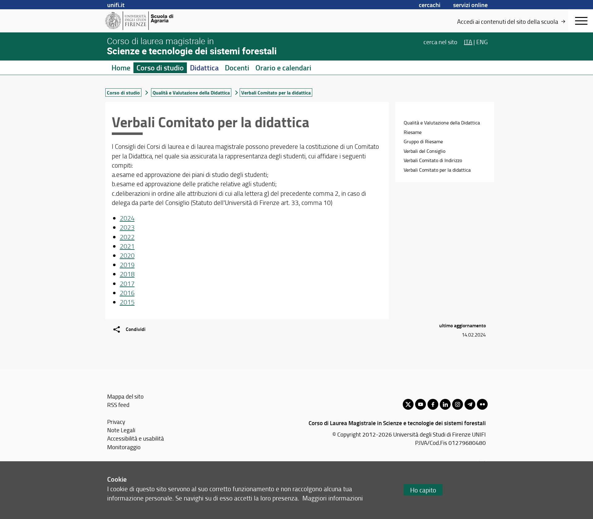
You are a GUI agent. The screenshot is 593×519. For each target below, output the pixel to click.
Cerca (440, 41)
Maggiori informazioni (332, 497)
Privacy (116, 421)
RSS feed (118, 404)
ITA (468, 41)
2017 (127, 283)
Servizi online (470, 4)
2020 (127, 255)
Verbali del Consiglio (424, 151)
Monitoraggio (124, 447)
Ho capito (423, 489)
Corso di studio (160, 67)
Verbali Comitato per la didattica (437, 169)
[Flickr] (482, 404)
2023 (127, 227)
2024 (127, 217)
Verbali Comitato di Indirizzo (433, 160)
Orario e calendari (283, 67)
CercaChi (429, 4)
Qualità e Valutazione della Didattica (191, 92)
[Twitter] (408, 404)
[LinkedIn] (445, 404)
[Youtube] (420, 404)
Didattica (204, 67)
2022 (127, 236)
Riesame (413, 132)
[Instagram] (457, 404)
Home (120, 67)
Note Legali (121, 430)
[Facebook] (432, 404)
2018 (127, 273)
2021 (127, 245)
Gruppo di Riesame (423, 141)
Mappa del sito (125, 396)
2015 (127, 301)
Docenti (237, 67)
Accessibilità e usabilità (135, 438)
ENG (482, 41)
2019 (127, 264)
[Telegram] (470, 404)
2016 (127, 292)
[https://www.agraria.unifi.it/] (153, 20)
